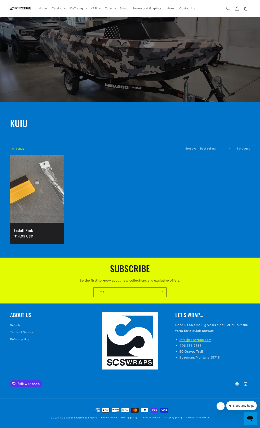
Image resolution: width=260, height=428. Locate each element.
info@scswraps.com (195, 340)
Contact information (197, 417)
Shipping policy (173, 417)
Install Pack (23, 230)
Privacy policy (129, 417)
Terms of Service (22, 332)
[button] (58, 8)
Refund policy (19, 339)
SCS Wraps (66, 417)
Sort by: (190, 148)
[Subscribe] (161, 292)
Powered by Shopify (85, 417)
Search (15, 325)
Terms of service (150, 417)
